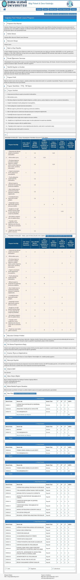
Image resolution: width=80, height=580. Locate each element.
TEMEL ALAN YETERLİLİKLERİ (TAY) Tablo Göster (59, 236)
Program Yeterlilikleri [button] (63, 14)
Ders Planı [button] (55, 14)
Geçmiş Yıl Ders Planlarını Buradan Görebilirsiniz (24, 393)
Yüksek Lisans (53, 9)
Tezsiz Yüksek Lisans (64, 9)
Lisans (45, 9)
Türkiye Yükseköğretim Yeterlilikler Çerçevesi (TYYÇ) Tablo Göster (58, 139)
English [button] (50, 14)
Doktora (74, 9)
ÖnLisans (39, 9)
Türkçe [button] (46, 14)
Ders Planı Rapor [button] (72, 14)
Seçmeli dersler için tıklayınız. (24, 414)
